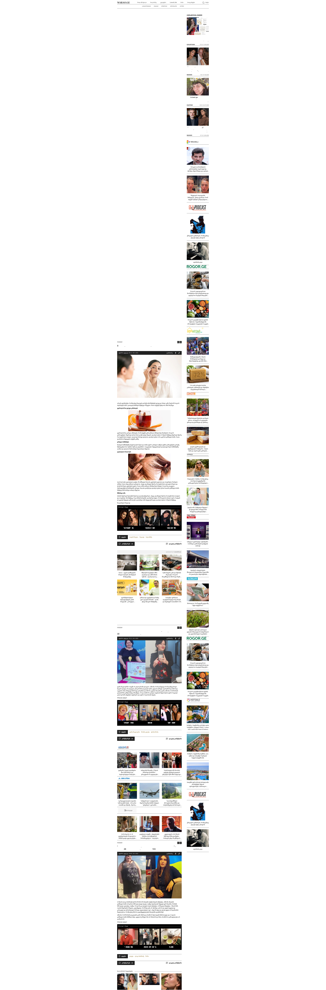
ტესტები (156, 6)
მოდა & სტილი (142, 2)
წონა (147, 956)
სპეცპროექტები (146, 6)
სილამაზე (153, 2)
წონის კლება (145, 732)
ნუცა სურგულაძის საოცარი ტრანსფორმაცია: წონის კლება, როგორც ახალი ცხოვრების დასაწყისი (149, 722)
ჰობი (181, 2)
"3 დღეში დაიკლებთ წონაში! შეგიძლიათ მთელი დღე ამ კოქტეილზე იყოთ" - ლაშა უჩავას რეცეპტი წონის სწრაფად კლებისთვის (128, 947)
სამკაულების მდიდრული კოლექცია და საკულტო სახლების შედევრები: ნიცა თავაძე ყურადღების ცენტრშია (198, 39)
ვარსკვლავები (191, 44)
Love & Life (173, 2)
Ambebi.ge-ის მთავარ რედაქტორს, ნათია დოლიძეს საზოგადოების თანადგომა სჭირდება (198, 99)
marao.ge (126, 352)
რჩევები (119, 342)
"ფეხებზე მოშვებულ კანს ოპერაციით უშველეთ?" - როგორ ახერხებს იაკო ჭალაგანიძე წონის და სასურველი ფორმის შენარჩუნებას (170, 722)
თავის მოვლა (133, 537)
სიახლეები (190, 105)
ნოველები (164, 6)
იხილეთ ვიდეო (122, 697)
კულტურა (163, 2)
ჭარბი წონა (154, 732)
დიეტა (131, 956)
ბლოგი (182, 6)
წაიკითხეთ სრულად (123, 503)
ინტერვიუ (189, 75)
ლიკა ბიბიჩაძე (139, 956)
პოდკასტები (191, 2)
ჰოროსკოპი (173, 6)
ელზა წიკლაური (134, 732)
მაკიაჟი (142, 537)
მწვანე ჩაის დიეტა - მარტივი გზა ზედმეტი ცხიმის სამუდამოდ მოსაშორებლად (171, 947)
